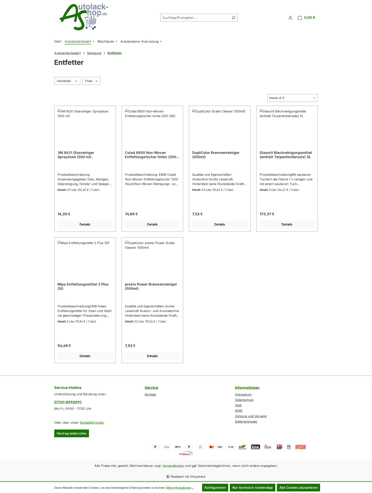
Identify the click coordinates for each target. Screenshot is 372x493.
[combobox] (194, 17)
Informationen (247, 388)
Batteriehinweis (246, 422)
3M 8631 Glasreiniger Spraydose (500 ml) (76, 155)
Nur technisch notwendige (252, 488)
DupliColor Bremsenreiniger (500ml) (215, 155)
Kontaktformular (92, 422)
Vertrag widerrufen (71, 433)
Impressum (243, 394)
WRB (238, 411)
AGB (238, 405)
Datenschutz (244, 400)
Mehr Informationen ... (180, 487)
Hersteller (64, 81)
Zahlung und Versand (251, 416)
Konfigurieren (215, 488)
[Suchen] (233, 17)
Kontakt (150, 394)
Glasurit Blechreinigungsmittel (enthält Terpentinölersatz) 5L (286, 155)
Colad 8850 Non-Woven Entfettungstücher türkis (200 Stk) (150, 155)
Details (85, 224)
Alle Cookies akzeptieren (298, 488)
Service (151, 388)
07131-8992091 (67, 402)
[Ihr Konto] (290, 17)
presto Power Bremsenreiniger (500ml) (151, 286)
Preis (89, 81)
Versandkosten (173, 466)
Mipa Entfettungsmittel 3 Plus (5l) (83, 286)
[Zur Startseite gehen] (83, 16)
